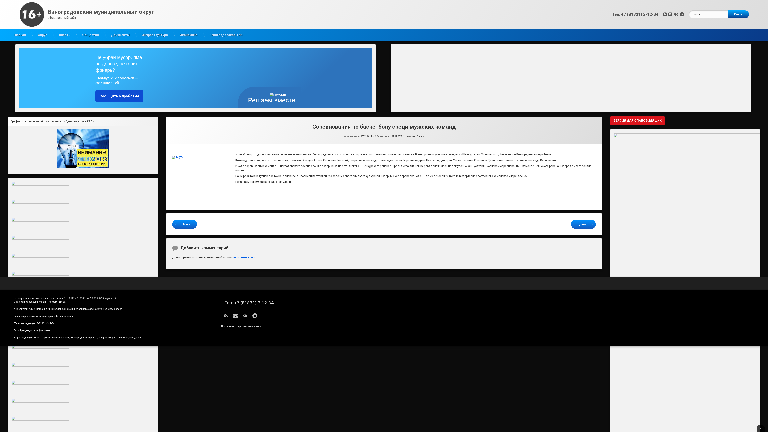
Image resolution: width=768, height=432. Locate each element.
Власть (64, 35)
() (109, 298)
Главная (20, 35)
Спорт (420, 136)
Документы (120, 35)
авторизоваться (244, 257)
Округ (42, 35)
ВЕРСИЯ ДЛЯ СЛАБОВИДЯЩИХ (637, 120)
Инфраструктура (155, 35)
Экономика (188, 35)
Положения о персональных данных (242, 326)
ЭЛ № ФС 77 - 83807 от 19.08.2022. (83, 298)
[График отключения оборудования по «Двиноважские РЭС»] (83, 148)
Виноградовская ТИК (226, 35)
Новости (411, 136)
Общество (90, 35)
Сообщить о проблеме (119, 96)
